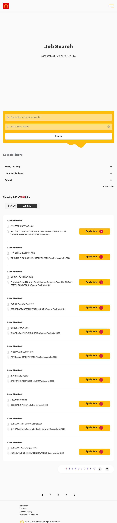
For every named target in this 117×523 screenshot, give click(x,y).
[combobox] (58, 127)
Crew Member (14, 221)
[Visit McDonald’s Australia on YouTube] (58, 495)
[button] (58, 166)
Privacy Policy (26, 512)
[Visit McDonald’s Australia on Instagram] (66, 495)
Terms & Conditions (29, 515)
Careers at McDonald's (6, 6)
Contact (23, 509)
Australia (24, 506)
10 (94, 469)
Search (58, 136)
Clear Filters (108, 187)
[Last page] (107, 469)
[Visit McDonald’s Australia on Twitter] (51, 495)
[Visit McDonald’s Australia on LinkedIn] (74, 495)
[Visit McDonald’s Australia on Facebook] (43, 495)
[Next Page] (100, 469)
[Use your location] (109, 127)
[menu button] (111, 6)
